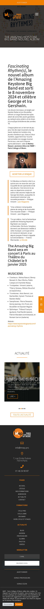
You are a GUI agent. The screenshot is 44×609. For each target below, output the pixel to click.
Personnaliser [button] (8, 604)
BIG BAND (22, 516)
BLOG (22, 530)
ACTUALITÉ (22, 497)
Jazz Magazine (23, 202)
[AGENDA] (41, 304)
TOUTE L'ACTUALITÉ (22, 414)
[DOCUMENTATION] (41, 299)
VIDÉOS (22, 544)
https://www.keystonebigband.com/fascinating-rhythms (22, 325)
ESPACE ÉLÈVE (22, 584)
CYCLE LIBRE (22, 514)
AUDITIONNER (22, 3)
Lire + (12, 396)
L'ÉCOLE (22, 488)
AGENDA (22, 533)
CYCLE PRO (22, 511)
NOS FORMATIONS (22, 491)
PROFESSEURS (22, 536)
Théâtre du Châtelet (16, 259)
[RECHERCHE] (41, 310)
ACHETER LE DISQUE (22, 174)
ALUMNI (22, 539)
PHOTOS (22, 542)
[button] (19, 408)
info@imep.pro (22, 447)
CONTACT (22, 500)
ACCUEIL (22, 486)
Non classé (12, 375)
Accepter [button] (18, 604)
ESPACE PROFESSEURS (22, 578)
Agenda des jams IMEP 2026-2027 (20, 380)
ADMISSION (22, 494)
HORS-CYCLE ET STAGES (22, 519)
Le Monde (23, 240)
